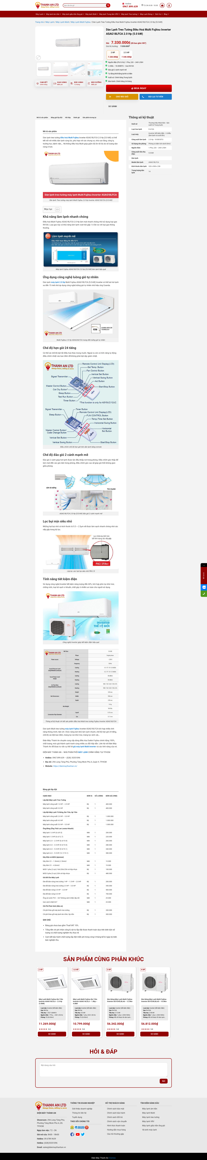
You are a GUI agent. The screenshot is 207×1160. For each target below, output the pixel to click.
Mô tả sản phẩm (42, 117)
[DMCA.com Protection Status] (72, 1127)
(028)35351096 (50, 1143)
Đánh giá (77, 117)
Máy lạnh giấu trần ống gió (72, 14)
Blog (165, 14)
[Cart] (162, 5)
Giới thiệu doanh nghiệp (82, 1109)
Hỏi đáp (68, 117)
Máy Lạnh (39, 14)
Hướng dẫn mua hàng (116, 1130)
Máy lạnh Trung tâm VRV (108, 14)
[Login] (169, 5)
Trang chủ (39, 22)
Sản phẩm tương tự (89, 117)
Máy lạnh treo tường (150, 1117)
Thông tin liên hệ (79, 1113)
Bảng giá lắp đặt (56, 117)
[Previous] (39, 43)
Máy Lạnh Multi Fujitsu (80, 22)
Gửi (163, 1081)
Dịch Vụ (158, 14)
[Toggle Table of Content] (56, 209)
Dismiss (112, 1158)
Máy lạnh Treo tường (129, 14)
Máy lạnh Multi (90, 14)
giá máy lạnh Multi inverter (84, 746)
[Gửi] (108, 5)
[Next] (99, 43)
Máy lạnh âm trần (52, 14)
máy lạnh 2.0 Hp (58, 282)
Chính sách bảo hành (116, 1113)
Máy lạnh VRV (148, 1121)
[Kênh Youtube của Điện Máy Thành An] (78, 1134)
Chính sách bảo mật (115, 1109)
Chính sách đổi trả (115, 1117)
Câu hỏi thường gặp (115, 1134)
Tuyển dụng (77, 1117)
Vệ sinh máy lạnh (149, 1130)
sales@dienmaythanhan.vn (54, 1147)
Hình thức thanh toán (116, 1125)
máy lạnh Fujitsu (72, 729)
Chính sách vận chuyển (117, 1121)
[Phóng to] (38, 57)
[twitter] (83, 1134)
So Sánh (112, 106)
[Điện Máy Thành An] (47, 5)
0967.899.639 (130, 6)
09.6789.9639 (50, 1139)
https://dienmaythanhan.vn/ (65, 766)
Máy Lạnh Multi (62, 22)
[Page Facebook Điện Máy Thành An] (72, 1134)
